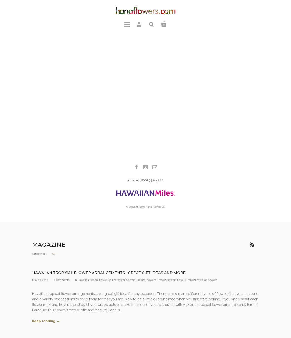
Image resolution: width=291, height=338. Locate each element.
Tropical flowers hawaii (171, 279)
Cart (164, 24)
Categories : (39, 253)
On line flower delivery (121, 279)
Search (152, 24)
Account (139, 24)
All (53, 253)
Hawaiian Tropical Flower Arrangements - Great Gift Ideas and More (109, 273)
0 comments (61, 279)
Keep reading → (46, 321)
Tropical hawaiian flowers (201, 279)
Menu (127, 24)
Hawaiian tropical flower (92, 279)
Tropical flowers (146, 279)
